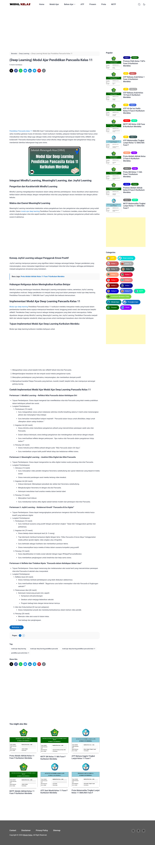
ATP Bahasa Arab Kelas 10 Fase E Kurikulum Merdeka (133, 94)
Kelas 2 (127, 152)
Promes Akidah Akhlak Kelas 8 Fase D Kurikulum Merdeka (134, 190)
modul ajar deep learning (30, 211)
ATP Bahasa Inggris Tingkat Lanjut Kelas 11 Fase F (83, 757)
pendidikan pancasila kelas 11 (20, 653)
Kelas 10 (133, 89)
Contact (12, 830)
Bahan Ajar (68, 4)
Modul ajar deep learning (18, 307)
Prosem (92, 4)
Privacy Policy (42, 830)
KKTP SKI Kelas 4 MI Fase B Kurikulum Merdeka (134, 125)
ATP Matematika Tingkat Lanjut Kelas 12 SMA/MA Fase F (133, 142)
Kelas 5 (127, 280)
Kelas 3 (127, 274)
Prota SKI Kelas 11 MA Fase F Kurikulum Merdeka (132, 174)
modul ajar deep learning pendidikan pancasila (44, 648)
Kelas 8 (127, 184)
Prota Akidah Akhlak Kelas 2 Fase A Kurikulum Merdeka (134, 158)
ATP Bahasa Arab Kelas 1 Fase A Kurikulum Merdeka (134, 79)
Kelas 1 (133, 73)
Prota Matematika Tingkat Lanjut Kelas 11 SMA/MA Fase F (86, 791)
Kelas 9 (133, 105)
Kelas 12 (133, 137)
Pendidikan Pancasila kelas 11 (20, 131)
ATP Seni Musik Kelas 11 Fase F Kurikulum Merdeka (54, 791)
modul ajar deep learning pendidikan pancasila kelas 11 (78, 648)
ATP (82, 4)
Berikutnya (15, 627)
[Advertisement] (77, 30)
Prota (103, 4)
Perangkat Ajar (133, 302)
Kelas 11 (127, 168)
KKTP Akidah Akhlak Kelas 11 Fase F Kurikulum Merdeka (21, 792)
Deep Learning (128, 258)
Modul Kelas (27, 835)
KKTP (113, 4)
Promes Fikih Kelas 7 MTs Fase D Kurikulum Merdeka (134, 63)
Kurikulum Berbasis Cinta (120, 296)
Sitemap (56, 830)
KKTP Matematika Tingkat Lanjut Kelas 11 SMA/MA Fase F (134, 205)
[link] (11, 70)
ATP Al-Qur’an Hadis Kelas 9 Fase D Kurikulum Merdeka (134, 110)
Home (41, 4)
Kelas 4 (127, 120)
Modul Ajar (54, 4)
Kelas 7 (127, 57)
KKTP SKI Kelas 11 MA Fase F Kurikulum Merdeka (53, 757)
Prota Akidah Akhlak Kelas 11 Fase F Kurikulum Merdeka (42, 276)
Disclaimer (26, 830)
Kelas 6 (113, 285)
